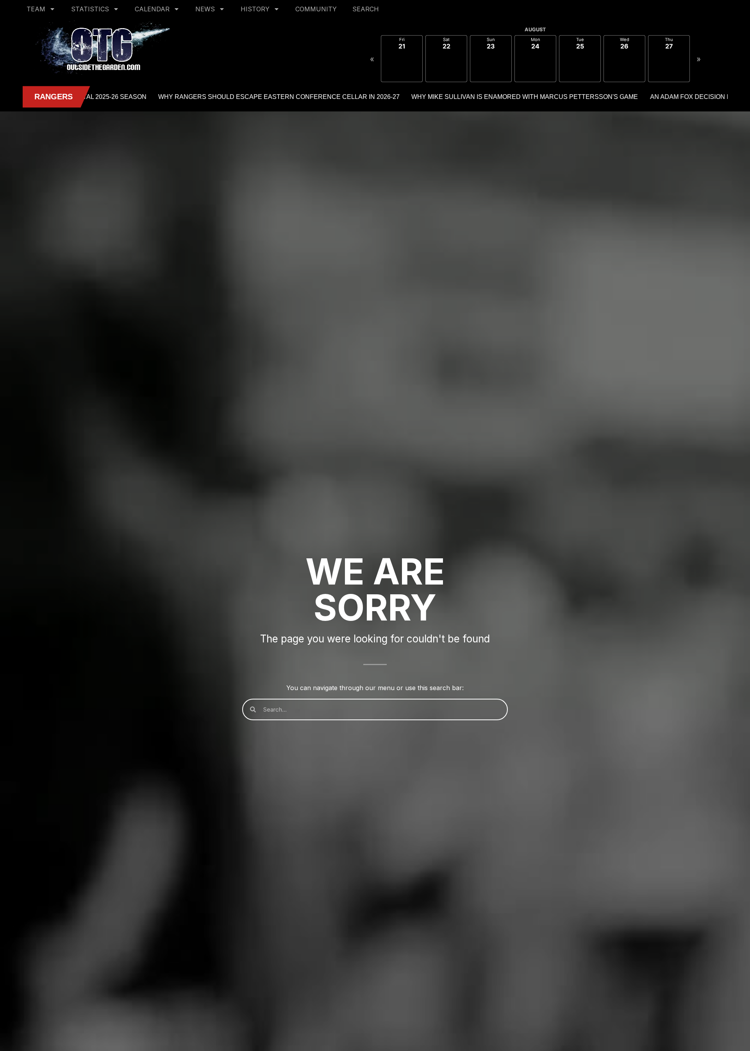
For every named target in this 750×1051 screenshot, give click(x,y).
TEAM (36, 9)
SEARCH (365, 9)
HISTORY (255, 9)
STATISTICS (90, 9)
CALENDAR (152, 9)
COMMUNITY (316, 9)
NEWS (205, 9)
